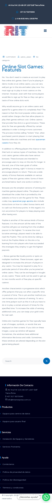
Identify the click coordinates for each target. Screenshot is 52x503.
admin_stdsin (26, 57)
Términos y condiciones (13, 488)
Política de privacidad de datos (16, 472)
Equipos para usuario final (14, 421)
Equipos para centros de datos (16, 414)
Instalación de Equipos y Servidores (18, 439)
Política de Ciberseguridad (14, 480)
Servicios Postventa (11, 447)
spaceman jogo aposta (22, 201)
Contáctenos (8, 464)
